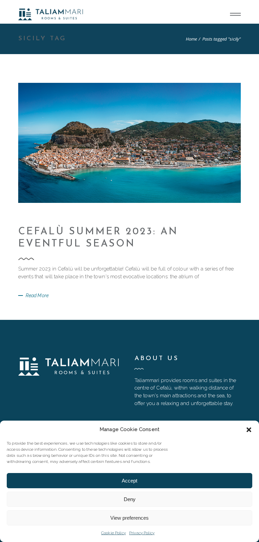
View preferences (129, 518)
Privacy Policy (141, 533)
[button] (249, 429)
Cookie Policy (113, 533)
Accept (129, 481)
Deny (130, 499)
